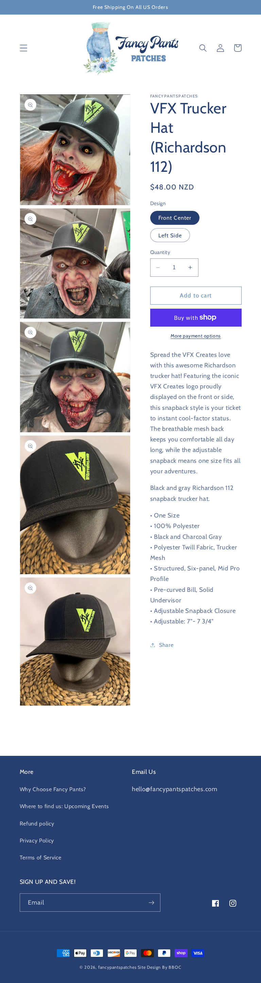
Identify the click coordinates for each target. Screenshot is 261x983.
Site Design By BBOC (159, 967)
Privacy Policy (37, 840)
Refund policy (37, 823)
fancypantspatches (117, 967)
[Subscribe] (151, 902)
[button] (23, 48)
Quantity (160, 252)
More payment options (196, 336)
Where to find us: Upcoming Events (64, 806)
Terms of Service (41, 857)
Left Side (170, 235)
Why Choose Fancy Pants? (53, 789)
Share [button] (166, 644)
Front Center (175, 217)
